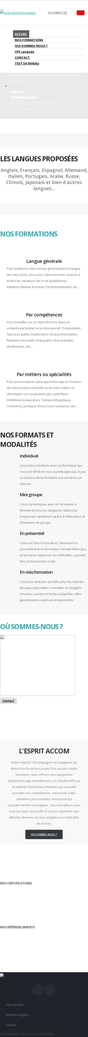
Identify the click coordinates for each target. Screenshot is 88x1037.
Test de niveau (27, 63)
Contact (22, 57)
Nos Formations (29, 40)
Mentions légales (17, 1015)
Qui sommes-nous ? (31, 46)
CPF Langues (24, 52)
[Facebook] (37, 990)
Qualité (11, 1025)
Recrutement (14, 1004)
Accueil (21, 34)
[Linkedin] (49, 990)
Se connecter (57, 12)
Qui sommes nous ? (44, 834)
